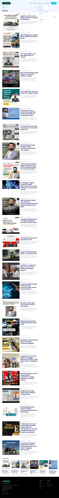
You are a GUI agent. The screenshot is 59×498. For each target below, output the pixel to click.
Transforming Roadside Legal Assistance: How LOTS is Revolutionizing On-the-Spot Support (28, 166)
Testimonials (49, 482)
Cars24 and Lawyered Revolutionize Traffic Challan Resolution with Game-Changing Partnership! (28, 446)
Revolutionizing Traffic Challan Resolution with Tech (28, 322)
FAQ (47, 483)
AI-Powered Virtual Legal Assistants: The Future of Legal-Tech (29, 127)
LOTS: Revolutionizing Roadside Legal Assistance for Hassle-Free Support (28, 147)
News (40, 24)
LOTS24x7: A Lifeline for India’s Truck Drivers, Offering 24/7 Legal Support (28, 267)
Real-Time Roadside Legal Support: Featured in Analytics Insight (29, 74)
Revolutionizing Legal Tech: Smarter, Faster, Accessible (27, 304)
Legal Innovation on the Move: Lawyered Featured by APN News (29, 17)
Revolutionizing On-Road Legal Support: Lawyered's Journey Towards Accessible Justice (28, 377)
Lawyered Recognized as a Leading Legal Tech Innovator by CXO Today (28, 220)
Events (40, 21)
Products (35, 3)
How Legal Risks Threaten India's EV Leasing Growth (29, 92)
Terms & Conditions (50, 484)
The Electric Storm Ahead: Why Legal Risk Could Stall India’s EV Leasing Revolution (28, 113)
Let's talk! (54, 3)
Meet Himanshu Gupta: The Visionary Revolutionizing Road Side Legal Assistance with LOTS (29, 203)
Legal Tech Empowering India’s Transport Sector (28, 252)
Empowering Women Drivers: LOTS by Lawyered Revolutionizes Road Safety (28, 409)
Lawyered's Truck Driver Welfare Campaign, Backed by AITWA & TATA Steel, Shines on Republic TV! (29, 359)
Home (31, 3)
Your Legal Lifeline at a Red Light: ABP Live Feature (28, 55)
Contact (47, 3)
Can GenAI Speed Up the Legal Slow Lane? (28, 238)
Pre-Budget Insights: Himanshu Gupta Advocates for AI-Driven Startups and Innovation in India (28, 186)
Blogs (40, 3)
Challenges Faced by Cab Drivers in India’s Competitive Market (29, 341)
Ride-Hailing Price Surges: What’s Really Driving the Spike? (29, 36)
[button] (56, 467)
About (43, 3)
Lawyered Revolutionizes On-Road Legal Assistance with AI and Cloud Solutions (28, 286)
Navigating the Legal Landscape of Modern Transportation (27, 392)
